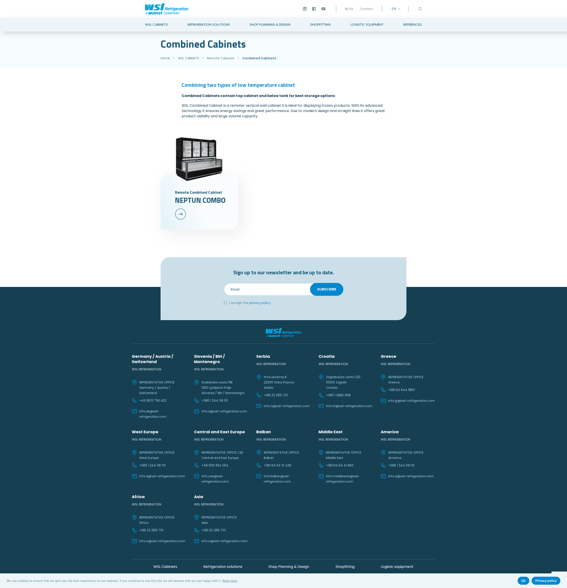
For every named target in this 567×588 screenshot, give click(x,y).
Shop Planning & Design (270, 24)
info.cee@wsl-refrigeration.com (215, 479)
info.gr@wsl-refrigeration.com (411, 400)
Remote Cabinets (220, 58)
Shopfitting (320, 24)
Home (165, 58)
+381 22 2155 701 (276, 395)
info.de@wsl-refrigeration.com (153, 414)
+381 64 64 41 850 (339, 465)
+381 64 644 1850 (401, 390)
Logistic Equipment (367, 24)
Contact (366, 9)
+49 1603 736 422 (152, 400)
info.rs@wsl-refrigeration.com (287, 406)
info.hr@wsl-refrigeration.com (349, 406)
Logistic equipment (397, 566)
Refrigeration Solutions (209, 24)
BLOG (349, 9)
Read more (229, 580)
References (412, 24)
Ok (523, 580)
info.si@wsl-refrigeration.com (224, 411)
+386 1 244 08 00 (215, 400)
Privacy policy (546, 580)
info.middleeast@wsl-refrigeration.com (343, 479)
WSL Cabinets (156, 24)
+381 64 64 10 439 (277, 465)
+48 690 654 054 (215, 465)
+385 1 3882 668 (338, 395)
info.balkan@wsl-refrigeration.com (277, 479)
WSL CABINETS (188, 58)
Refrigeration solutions (222, 566)
